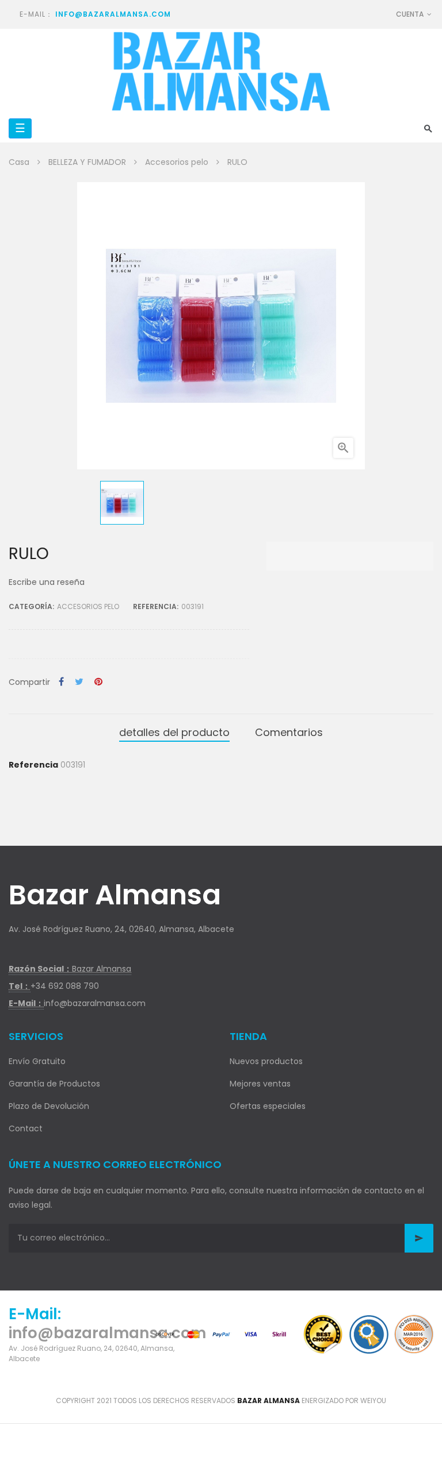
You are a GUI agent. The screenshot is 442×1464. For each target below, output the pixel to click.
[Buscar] (428, 128)
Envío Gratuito (37, 1061)
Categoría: (31, 606)
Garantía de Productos (54, 1083)
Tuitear (79, 682)
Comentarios (289, 732)
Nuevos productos (266, 1061)
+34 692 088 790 (65, 986)
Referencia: (155, 606)
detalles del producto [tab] (174, 732)
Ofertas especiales (268, 1106)
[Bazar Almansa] (221, 71)
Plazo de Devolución (49, 1106)
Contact (26, 1128)
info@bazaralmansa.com (113, 14)
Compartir (61, 682)
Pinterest (98, 682)
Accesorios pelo (88, 606)
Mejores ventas (260, 1083)
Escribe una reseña (47, 582)
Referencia (33, 764)
